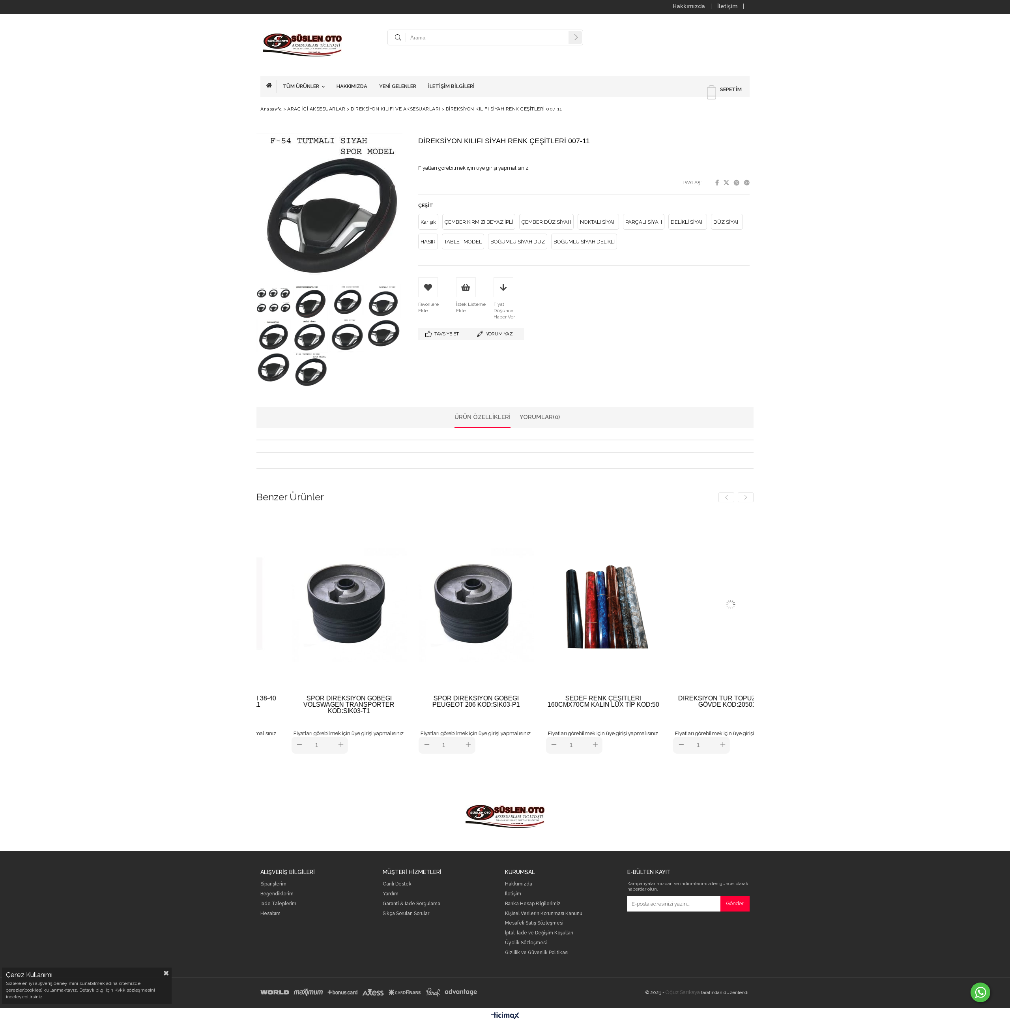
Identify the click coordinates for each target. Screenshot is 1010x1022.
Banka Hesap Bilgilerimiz (533, 903)
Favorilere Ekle (281, 636)
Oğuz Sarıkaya (683, 992)
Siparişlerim (273, 884)
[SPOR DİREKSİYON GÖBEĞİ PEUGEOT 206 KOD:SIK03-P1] (409, 604)
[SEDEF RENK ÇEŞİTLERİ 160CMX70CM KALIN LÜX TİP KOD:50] (536, 604)
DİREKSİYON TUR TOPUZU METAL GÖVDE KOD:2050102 (663, 701)
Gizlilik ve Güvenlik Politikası (537, 952)
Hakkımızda (689, 6)
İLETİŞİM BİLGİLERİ (451, 86)
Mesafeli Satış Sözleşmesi (534, 923)
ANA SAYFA (271, 86)
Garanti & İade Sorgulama (411, 903)
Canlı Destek (397, 884)
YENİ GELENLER (397, 86)
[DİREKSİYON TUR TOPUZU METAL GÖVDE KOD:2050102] (663, 604)
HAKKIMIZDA (352, 86)
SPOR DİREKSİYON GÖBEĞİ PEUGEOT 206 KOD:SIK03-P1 (409, 701)
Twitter (726, 182)
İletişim (727, 6)
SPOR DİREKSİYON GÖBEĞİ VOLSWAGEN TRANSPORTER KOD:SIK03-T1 (281, 704)
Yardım (390, 894)
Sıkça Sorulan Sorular (406, 913)
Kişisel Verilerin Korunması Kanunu (543, 913)
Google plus (747, 182)
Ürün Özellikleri (482, 417)
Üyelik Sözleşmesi (526, 942)
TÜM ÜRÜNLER (300, 86)
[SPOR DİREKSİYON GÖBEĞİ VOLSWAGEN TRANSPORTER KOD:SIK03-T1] (281, 604)
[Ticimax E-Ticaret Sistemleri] (505, 1016)
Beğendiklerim (277, 894)
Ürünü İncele (309, 636)
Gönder (735, 903)
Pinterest (736, 182)
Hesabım (270, 913)
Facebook (717, 182)
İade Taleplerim (278, 903)
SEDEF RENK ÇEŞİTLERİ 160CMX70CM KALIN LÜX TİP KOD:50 (536, 701)
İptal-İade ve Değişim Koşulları (539, 933)
